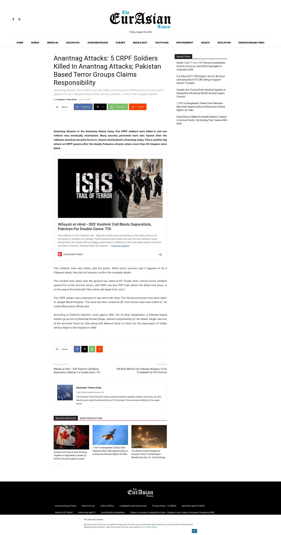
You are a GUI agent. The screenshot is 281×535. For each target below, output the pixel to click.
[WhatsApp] (92, 349)
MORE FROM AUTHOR (91, 418)
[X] (19, 19)
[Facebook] (13, 19)
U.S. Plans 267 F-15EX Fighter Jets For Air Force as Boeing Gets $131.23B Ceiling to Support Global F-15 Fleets (201, 79)
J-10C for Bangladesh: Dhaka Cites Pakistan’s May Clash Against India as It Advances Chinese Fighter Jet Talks (110, 450)
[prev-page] (56, 465)
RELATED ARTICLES (66, 418)
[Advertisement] (110, 121)
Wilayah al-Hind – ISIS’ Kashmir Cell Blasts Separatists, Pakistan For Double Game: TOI (77, 371)
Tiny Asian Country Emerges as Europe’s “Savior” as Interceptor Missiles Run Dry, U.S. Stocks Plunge (148, 454)
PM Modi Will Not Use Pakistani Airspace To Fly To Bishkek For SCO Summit (142, 371)
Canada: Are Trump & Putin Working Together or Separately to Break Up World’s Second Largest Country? (70, 455)
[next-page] (61, 465)
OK (194, 531)
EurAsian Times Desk (67, 99)
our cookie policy (149, 527)
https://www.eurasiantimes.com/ (90, 392)
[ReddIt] (99, 349)
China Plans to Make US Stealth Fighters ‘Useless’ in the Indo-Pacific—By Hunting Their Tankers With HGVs (202, 120)
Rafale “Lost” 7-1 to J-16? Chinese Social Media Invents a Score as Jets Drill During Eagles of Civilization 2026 (201, 66)
